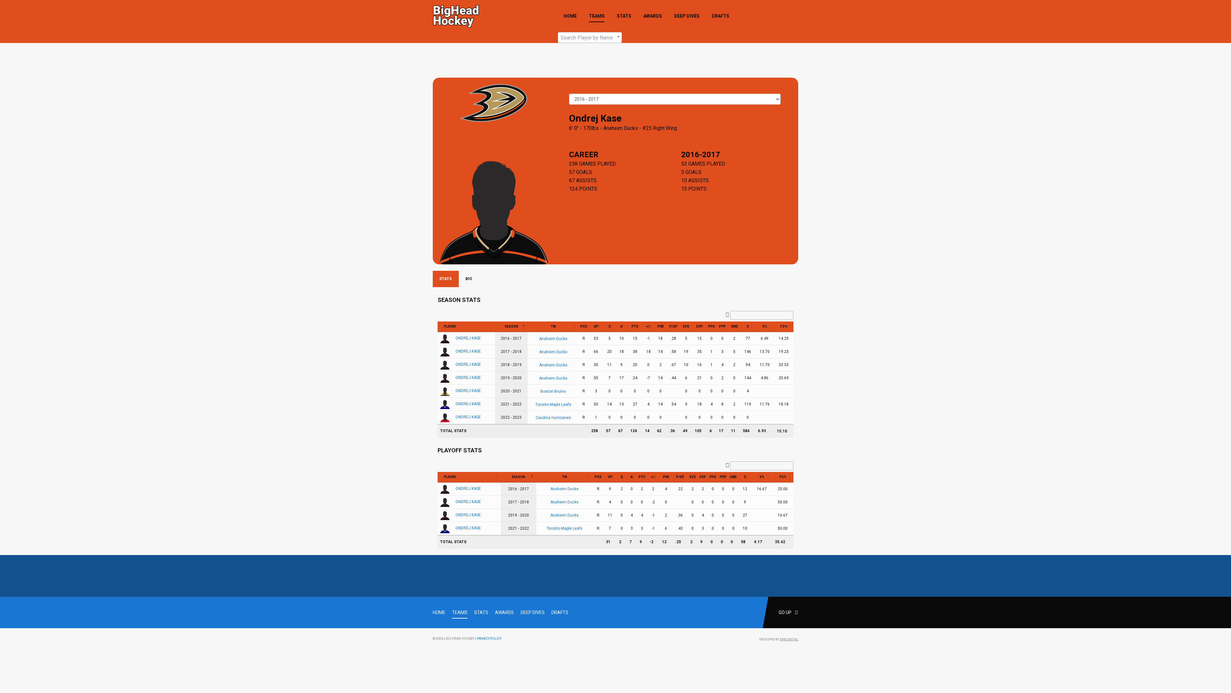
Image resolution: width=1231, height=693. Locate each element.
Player (450, 326)
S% (764, 326)
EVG (686, 326)
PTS (635, 326)
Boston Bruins (553, 391)
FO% (783, 326)
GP (596, 326)
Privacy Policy (489, 638)
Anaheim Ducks (620, 128)
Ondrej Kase (468, 338)
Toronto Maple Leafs (553, 404)
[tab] (446, 279)
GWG (734, 326)
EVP (699, 326)
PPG (711, 326)
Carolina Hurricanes (553, 417)
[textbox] (590, 37)
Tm (553, 326)
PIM (660, 326)
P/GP (673, 326)
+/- (648, 326)
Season (511, 326)
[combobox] (590, 37)
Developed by (778, 639)
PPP (722, 326)
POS (583, 326)
